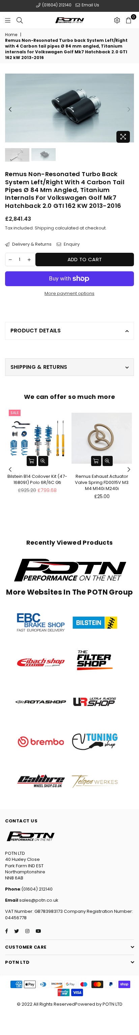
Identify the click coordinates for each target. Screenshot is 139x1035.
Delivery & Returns (31, 244)
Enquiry (71, 244)
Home (11, 34)
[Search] (19, 20)
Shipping (44, 228)
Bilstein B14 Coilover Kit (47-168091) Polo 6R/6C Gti (37, 479)
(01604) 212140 (56, 5)
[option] (69, 108)
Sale (14, 412)
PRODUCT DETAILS (35, 330)
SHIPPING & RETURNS (38, 367)
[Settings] (117, 20)
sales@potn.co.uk (38, 900)
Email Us (90, 5)
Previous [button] (10, 110)
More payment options (69, 294)
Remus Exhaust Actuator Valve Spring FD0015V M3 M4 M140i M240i (102, 482)
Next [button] (129, 110)
